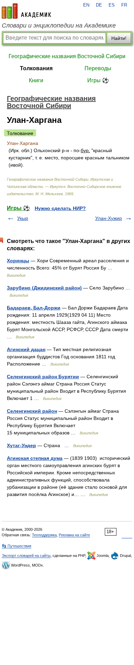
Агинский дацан (26, 349)
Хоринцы (18, 260)
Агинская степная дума (35, 458)
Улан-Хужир (108, 218)
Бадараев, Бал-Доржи (33, 307)
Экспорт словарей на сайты (26, 555)
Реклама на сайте (74, 535)
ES (112, 5)
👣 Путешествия (16, 546)
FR (124, 5)
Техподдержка (44, 535)
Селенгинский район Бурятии (43, 376)
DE (99, 5)
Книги (36, 80)
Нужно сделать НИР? (60, 208)
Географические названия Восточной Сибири (67, 56)
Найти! (118, 38)
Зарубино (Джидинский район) (44, 288)
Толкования (36, 68)
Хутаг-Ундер (21, 445)
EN (86, 5)
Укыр (22, 218)
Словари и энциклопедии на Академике (59, 25)
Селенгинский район (32, 411)
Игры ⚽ (98, 80)
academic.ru (26, 11)
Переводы (98, 68)
